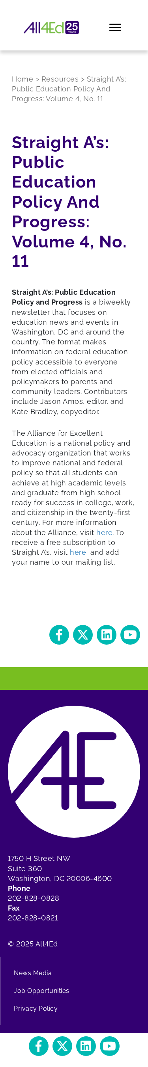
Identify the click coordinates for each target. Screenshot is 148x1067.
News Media (33, 973)
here (104, 532)
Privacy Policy (36, 1008)
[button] (59, 635)
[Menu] (115, 27)
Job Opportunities (41, 991)
